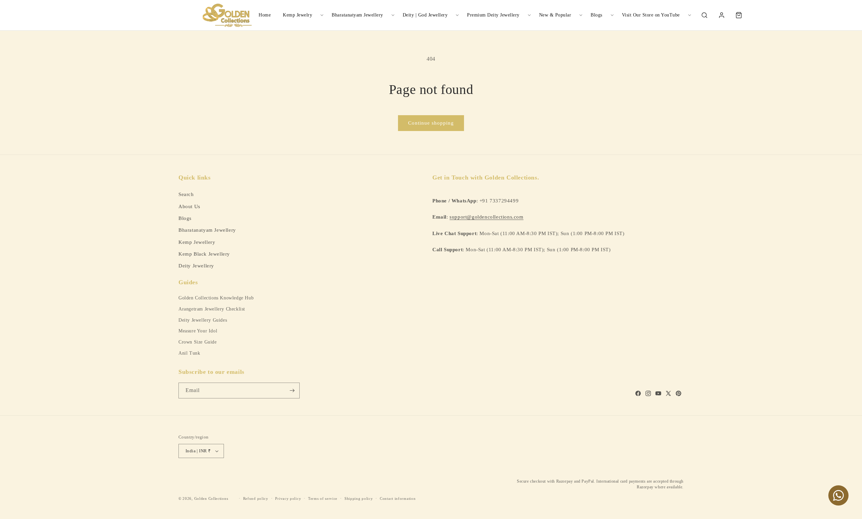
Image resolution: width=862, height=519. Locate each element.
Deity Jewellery (196, 265)
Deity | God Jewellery (425, 15)
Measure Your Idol (197, 330)
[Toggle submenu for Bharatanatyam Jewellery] (393, 15)
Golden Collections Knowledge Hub (216, 297)
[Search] (704, 15)
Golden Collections (211, 498)
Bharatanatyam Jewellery (357, 15)
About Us (189, 206)
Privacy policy (288, 498)
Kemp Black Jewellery (204, 254)
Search (186, 194)
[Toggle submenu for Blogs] (612, 15)
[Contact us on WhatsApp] (838, 495)
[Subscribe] (292, 390)
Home (265, 15)
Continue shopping (431, 123)
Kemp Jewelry (297, 15)
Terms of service (322, 498)
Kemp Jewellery (196, 242)
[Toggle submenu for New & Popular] (581, 15)
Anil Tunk (189, 353)
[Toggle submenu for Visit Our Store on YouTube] (689, 15)
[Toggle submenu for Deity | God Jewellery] (457, 15)
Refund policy (255, 498)
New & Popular (555, 15)
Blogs (596, 15)
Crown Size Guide (197, 342)
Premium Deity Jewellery (493, 15)
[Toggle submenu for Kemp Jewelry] (322, 15)
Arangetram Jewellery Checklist (211, 309)
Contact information (398, 498)
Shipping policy (358, 498)
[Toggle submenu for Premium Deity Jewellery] (529, 15)
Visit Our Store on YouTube (651, 15)
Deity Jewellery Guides (202, 320)
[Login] (722, 15)
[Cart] (739, 15)
